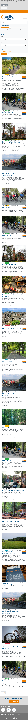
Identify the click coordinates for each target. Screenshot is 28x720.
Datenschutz (11, 714)
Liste (4, 54)
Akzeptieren (4, 5)
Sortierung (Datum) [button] (21, 54)
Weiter (3, 692)
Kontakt (18, 714)
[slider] (10, 27)
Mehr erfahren (6, 3)
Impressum (3, 714)
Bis (1, 42)
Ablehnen (4, 8)
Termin (9, 51)
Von (2, 36)
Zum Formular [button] (13, 701)
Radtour (4, 51)
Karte (10, 54)
